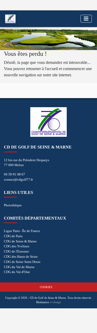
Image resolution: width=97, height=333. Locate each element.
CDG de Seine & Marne (20, 241)
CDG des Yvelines (16, 246)
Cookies (46, 287)
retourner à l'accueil (42, 68)
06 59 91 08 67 (14, 174)
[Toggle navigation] (86, 19)
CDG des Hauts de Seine (21, 257)
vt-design (55, 302)
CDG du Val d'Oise (17, 272)
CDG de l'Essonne (16, 251)
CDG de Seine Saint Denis (22, 262)
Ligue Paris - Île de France (22, 231)
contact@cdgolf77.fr (18, 179)
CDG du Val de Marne (19, 267)
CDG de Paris (13, 236)
